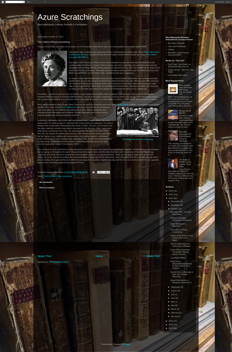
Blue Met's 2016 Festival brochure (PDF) (178, 54)
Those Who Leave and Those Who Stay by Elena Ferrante (180, 252)
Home (99, 256)
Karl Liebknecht (68, 107)
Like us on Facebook (177, 46)
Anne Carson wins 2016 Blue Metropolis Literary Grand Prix (185, 89)
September (176, 287)
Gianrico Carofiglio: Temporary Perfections (181, 219)
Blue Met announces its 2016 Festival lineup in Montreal (185, 136)
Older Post (153, 256)
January (174, 316)
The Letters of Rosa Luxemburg (178, 231)
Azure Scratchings (70, 16)
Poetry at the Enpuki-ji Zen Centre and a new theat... (181, 237)
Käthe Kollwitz (122, 104)
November (175, 205)
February (175, 313)
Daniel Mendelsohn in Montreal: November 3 (180, 281)
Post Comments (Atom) (59, 262)
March (174, 309)
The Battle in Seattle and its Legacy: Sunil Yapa (185, 163)
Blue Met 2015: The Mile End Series (180, 213)
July (173, 294)
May (173, 302)
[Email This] (98, 172)
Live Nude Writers (178, 258)
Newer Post (44, 256)
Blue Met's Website (176, 43)
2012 (171, 325)
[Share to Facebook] (106, 172)
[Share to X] (103, 172)
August (174, 291)
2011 (171, 328)
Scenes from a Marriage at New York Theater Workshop (181, 274)
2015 (171, 194)
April (173, 305)
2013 (171, 321)
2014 (171, 198)
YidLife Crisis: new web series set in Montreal (180, 245)
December (175, 201)
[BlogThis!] (101, 172)
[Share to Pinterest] (108, 172)
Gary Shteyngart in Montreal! (178, 225)
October (174, 209)
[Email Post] (93, 172)
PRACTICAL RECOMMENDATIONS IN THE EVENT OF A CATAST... (181, 264)
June (173, 298)
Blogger (127, 344)
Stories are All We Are (185, 112)
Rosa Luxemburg (64, 176)
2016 (171, 191)
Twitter (171, 49)
